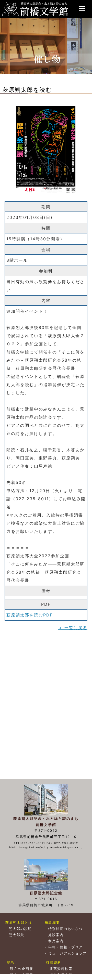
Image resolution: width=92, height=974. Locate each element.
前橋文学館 (34, 9)
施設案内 (56, 935)
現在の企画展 (21, 969)
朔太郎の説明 (20, 929)
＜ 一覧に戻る (72, 627)
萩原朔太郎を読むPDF (29, 614)
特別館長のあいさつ (65, 929)
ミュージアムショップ (67, 953)
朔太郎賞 (16, 935)
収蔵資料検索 (61, 969)
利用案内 (56, 941)
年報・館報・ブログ (65, 947)
